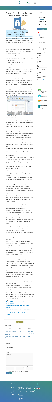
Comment (8, 352)
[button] (35, 3)
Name (7, 366)
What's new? (44, 72)
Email (27, 366)
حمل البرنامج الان (19, 322)
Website (17, 366)
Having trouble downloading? (42, 37)
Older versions (43, 34)
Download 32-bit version (42, 25)
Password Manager (43, 79)
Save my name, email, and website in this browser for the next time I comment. (18, 371)
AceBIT (44, 62)
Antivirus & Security (14, 7)
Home (2, 7)
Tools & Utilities (43, 101)
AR (28, 3)
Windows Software (6, 7)
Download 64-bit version (42, 22)
